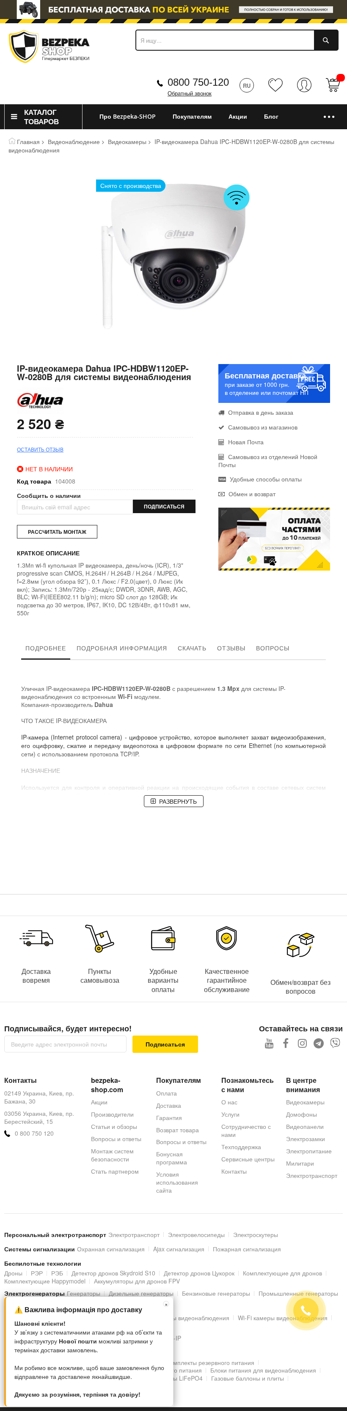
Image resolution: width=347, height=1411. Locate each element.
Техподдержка (241, 1146)
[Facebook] (286, 1043)
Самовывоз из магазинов (261, 427)
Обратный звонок (190, 93)
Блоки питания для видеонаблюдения (263, 1370)
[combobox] (237, 40)
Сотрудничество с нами (246, 1130)
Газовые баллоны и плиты (247, 1378)
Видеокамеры (127, 141)
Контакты (234, 1171)
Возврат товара (177, 1130)
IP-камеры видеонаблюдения (188, 1317)
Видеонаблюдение (74, 141)
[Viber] (335, 1043)
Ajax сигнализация (178, 1249)
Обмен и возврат (251, 493)
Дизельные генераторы (141, 1293)
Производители (112, 1114)
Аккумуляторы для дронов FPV (137, 1281)
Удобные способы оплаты (265, 479)
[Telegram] (319, 1043)
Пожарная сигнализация (247, 1249)
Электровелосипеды (196, 1234)
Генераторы (83, 1293)
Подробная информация (122, 648)
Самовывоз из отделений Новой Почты (267, 460)
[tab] (45, 650)
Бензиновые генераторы (216, 1293)
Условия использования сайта (177, 1182)
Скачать (192, 648)
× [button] (166, 1304)
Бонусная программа (171, 1158)
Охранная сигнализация (111, 1249)
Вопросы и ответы (116, 1138)
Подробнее (45, 648)
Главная (28, 141)
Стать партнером (115, 1171)
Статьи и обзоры (114, 1126)
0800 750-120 (198, 82)
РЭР (37, 1273)
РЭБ (57, 1273)
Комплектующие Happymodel (44, 1281)
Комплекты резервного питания (210, 1362)
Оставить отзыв (40, 449)
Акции (99, 1102)
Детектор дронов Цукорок (199, 1273)
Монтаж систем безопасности (112, 1155)
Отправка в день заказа (259, 412)
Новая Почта (245, 442)
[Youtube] (269, 1043)
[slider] (173, 9)
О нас (229, 1102)
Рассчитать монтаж (57, 532)
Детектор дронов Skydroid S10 (113, 1273)
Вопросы (272, 648)
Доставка (168, 1105)
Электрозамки (305, 1138)
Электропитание (309, 1151)
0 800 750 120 (34, 1133)
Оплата (166, 1093)
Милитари (300, 1163)
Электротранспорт (311, 1175)
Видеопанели (305, 1126)
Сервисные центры (248, 1159)
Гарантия (169, 1117)
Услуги (230, 1114)
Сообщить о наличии (49, 496)
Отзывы (231, 648)
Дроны (13, 1273)
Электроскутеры (255, 1234)
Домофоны (301, 1114)
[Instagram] (302, 1043)
